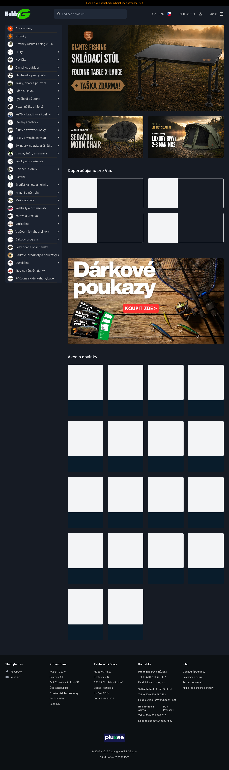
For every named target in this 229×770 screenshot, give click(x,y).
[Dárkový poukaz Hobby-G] (146, 301)
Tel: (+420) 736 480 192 (152, 677)
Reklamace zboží (192, 677)
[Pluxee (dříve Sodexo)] (114, 738)
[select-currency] (169, 14)
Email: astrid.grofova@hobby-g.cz (157, 699)
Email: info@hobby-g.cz (151, 682)
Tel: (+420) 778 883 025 (152, 715)
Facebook (16, 671)
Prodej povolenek (193, 682)
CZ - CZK (158, 14)
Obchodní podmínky (194, 671)
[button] (105, 193)
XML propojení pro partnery (198, 687)
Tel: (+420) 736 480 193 (152, 694)
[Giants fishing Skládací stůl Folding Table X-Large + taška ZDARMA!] (146, 68)
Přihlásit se (187, 14)
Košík (213, 14)
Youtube (15, 677)
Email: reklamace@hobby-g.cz (155, 720)
